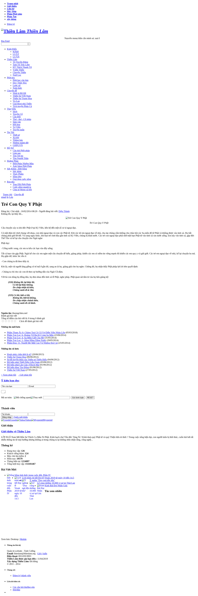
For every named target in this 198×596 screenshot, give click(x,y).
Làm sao (17, 153)
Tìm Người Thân (20, 158)
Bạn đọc (11, 182)
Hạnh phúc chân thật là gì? (19, 354)
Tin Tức (10, 132)
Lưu (11, 197)
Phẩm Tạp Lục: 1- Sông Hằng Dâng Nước (26, 340)
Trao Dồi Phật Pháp (22, 184)
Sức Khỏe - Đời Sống (17, 169)
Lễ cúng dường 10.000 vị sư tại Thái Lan (56, 483)
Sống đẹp (17, 176)
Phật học (11, 77)
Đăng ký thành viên (22, 575)
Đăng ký (11, 24)
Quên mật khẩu (20, 417)
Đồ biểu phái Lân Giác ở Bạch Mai (23, 365)
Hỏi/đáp (16, 589)
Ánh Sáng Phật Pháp (22, 166)
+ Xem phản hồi (8, 375)
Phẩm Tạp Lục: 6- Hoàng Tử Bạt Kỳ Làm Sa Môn (30, 335)
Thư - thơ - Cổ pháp (22, 119)
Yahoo (28, 420)
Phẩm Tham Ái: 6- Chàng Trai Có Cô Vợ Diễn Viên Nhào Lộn (36, 332)
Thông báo (18, 140)
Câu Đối (17, 116)
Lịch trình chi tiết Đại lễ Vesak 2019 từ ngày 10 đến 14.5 (48, 478)
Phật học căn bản (20, 80)
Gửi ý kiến (42, 553)
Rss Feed (5, 41)
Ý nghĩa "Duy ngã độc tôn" (42, 480)
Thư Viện (11, 109)
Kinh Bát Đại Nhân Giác (56, 485)
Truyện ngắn (18, 129)
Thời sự (16, 135)
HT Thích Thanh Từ (22, 67)
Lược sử (16, 85)
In (8, 197)
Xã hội (16, 137)
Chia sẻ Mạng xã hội (22, 189)
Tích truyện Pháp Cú (22, 106)
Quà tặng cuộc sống (22, 179)
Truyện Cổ (18, 114)
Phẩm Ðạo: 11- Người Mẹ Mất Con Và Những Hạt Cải (32, 343)
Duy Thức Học (20, 83)
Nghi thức (17, 88)
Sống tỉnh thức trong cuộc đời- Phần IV (32, 475)
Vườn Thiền (18, 70)
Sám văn (17, 122)
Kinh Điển (12, 49)
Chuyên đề (12, 90)
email (3, 197)
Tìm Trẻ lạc (18, 155)
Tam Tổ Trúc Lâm (21, 64)
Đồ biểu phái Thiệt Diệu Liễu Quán (23, 362)
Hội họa (16, 124)
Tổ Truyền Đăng (20, 62)
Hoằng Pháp (12, 161)
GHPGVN (18, 145)
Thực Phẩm (18, 174)
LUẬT (16, 54)
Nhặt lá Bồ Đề (19, 93)
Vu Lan (16, 101)
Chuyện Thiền (19, 72)
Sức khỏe (17, 171)
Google (13, 420)
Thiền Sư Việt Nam (22, 96)
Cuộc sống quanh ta (22, 187)
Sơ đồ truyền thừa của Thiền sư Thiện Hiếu (27, 359)
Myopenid (47, 420)
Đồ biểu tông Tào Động (18, 367)
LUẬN (16, 57)
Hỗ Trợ (10, 148)
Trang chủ (7, 194)
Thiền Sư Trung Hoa (22, 98)
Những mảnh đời (20, 142)
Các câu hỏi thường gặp (24, 587)
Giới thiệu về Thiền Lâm (15, 431)
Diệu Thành (64, 211)
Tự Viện (16, 127)
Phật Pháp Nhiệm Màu (23, 163)
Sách (15, 111)
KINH (16, 51)
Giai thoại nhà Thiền (22, 103)
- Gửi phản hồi (25, 375)
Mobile (23, 539)
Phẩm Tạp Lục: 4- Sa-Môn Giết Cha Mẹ (25, 337)
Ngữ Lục (17, 75)
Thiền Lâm (12, 59)
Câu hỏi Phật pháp (21, 150)
